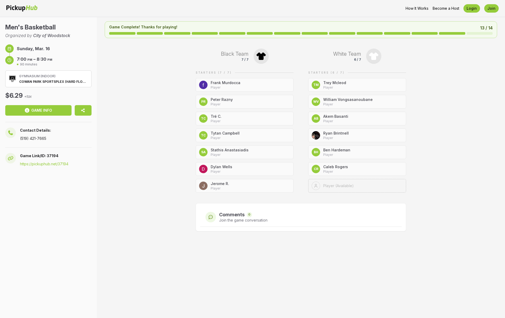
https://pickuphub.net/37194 (44, 164)
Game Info (41, 110)
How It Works (417, 8)
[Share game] (83, 110)
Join (491, 8)
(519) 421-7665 (33, 138)
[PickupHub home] (21, 8)
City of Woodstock (51, 35)
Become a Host (446, 8)
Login (472, 8)
